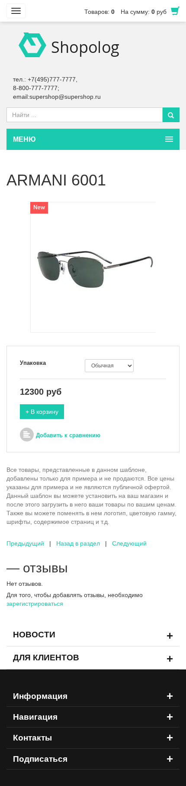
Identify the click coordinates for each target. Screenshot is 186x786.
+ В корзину (42, 411)
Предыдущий (25, 543)
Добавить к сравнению (68, 435)
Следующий (129, 543)
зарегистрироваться (34, 603)
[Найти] (171, 114)
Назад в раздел (78, 543)
